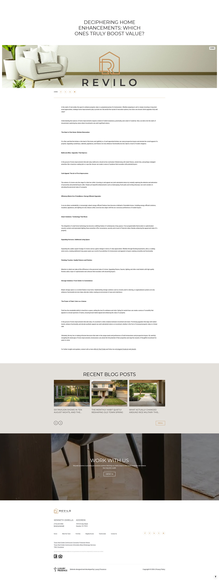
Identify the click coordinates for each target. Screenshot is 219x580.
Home (55, 533)
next (60, 423)
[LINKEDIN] (154, 533)
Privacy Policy (160, 569)
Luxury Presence (100, 569)
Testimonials (102, 533)
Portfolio (78, 533)
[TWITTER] (158, 533)
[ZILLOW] (163, 533)
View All (160, 423)
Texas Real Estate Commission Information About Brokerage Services (75, 545)
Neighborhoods (90, 533)
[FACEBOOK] (145, 533)
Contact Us (114, 533)
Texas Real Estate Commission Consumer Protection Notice (72, 542)
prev (56, 423)
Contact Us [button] (109, 474)
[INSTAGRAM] (149, 533)
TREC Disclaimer (59, 547)
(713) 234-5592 (58, 524)
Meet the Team (66, 533)
